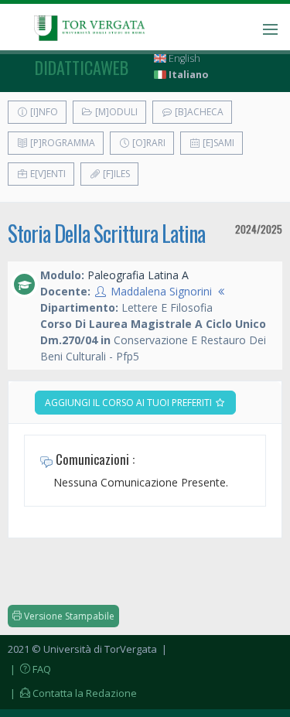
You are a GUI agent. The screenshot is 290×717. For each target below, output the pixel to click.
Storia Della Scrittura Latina (106, 233)
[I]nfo (43, 111)
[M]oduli (115, 111)
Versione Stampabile (68, 616)
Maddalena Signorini (161, 291)
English (183, 58)
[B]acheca (197, 111)
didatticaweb (81, 67)
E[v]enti (47, 173)
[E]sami (217, 142)
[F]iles (115, 173)
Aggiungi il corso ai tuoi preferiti (129, 402)
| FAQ (29, 669)
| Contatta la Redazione (72, 693)
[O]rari (147, 142)
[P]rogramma (61, 142)
